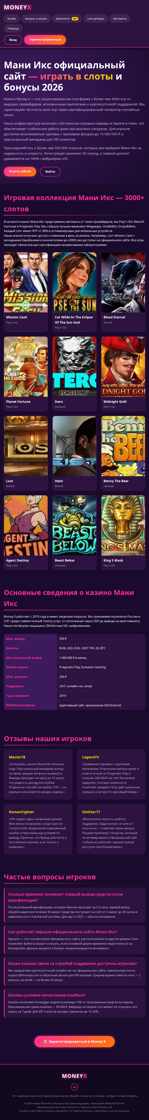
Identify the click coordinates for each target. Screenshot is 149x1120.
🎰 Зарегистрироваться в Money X (74, 1041)
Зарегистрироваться (45, 39)
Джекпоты (66, 18)
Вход (13, 40)
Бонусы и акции (36, 18)
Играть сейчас (20, 171)
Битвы (11, 18)
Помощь (13, 28)
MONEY (17, 7)
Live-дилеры (95, 18)
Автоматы (120, 18)
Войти (50, 172)
